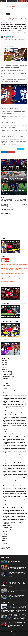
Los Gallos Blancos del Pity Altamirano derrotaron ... (12, 480)
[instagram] (22, 1)
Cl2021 (6, 18)
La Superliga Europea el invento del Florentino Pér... (14, 431)
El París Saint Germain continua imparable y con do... (15, 499)
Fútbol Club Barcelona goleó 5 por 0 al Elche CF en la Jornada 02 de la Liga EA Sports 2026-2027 (16, 574)
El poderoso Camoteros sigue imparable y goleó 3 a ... (15, 477)
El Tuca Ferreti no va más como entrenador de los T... (14, 428)
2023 (3, 366)
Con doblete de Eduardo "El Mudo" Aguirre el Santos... (14, 443)
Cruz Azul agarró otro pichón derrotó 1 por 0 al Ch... (14, 489)
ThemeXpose (8, 631)
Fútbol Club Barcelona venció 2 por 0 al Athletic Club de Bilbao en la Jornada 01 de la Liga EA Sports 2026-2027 (14, 166)
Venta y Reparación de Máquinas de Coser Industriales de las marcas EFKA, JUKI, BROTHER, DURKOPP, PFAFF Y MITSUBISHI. (14, 270)
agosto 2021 (6, 378)
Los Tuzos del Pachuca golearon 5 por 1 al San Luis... (14, 390)
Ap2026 (3, 184)
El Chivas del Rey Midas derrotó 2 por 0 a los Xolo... (13, 454)
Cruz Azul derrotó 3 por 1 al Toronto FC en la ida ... (15, 404)
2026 (3, 360)
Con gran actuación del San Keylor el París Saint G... (15, 475)
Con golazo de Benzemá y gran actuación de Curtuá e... (14, 407)
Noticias (3, 19)
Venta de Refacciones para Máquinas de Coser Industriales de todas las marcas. (14, 265)
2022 (3, 367)
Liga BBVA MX (23, 18)
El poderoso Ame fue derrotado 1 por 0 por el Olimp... (14, 466)
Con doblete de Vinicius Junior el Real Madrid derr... (14, 502)
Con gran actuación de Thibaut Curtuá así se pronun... (14, 469)
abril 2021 (5, 385)
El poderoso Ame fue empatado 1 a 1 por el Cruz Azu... (14, 452)
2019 (3, 533)
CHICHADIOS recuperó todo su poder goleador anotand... (14, 412)
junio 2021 (5, 382)
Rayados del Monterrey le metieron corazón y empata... (14, 399)
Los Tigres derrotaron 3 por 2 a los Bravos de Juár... (14, 463)
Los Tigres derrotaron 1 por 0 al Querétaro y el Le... (14, 505)
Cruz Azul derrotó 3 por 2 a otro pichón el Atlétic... (15, 423)
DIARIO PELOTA (12, 6)
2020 (3, 531)
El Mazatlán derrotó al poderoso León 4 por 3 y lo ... (15, 426)
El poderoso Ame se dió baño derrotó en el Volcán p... (13, 486)
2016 (3, 538)
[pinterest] (20, 1)
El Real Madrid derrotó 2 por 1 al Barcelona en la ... (15, 491)
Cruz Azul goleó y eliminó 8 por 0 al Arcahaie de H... (14, 472)
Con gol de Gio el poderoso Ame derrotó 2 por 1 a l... (15, 514)
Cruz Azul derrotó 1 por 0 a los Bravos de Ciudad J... (14, 520)
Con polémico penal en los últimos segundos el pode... (14, 396)
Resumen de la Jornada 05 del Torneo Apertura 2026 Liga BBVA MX (13, 191)
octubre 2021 (6, 374)
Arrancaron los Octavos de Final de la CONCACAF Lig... (15, 497)
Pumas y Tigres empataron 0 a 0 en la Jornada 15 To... (15, 446)
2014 (3, 542)
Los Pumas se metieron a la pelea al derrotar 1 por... (14, 494)
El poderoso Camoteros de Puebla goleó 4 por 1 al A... (15, 457)
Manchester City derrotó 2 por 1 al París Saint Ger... (14, 402)
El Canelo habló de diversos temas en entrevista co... (15, 393)
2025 (3, 362)
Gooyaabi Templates (22, 631)
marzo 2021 (6, 525)
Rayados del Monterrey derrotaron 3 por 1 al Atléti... (14, 460)
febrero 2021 (6, 527)
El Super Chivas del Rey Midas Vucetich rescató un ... (14, 508)
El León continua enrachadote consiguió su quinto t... (13, 440)
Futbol (10, 18)
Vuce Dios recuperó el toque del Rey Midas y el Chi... (14, 434)
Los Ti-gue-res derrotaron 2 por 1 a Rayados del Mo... (15, 418)
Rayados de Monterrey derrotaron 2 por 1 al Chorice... (14, 483)
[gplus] (24, 1)
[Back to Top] (14, 634)
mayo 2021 (5, 383)
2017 (3, 536)
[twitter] (17, 1)
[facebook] (26, 1)
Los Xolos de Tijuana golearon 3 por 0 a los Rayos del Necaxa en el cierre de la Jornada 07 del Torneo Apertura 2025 (17, 624)
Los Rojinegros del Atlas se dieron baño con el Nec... (14, 387)
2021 (3, 369)
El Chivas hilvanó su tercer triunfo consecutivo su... (14, 421)
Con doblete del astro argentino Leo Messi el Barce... (14, 449)
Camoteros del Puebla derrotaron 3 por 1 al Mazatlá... (13, 523)
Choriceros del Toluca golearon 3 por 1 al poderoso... (13, 415)
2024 (3, 364)
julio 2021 (5, 380)
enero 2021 (6, 529)
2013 (3, 543)
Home (2, 14)
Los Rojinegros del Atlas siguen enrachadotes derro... (14, 517)
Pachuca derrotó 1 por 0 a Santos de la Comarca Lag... (15, 409)
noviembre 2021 (7, 373)
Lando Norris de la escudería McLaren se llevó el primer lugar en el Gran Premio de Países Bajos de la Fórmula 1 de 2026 (17, 567)
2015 (3, 540)
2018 (3, 535)
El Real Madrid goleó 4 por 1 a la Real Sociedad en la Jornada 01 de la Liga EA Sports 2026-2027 (13, 179)
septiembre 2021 (7, 376)
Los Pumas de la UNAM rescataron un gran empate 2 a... (13, 511)
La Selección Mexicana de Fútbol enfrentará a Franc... (14, 437)
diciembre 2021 (7, 371)
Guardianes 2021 (16, 18)
